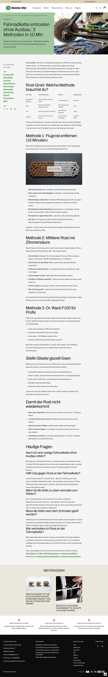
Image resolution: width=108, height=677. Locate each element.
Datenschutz (76, 647)
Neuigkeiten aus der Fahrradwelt (14, 15)
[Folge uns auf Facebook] (97, 646)
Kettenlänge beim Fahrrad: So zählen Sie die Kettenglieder (47, 653)
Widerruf (75, 655)
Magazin (78, 8)
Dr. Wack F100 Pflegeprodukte (47, 553)
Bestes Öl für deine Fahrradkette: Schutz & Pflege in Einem (68, 608)
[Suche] (96, 8)
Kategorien (37, 8)
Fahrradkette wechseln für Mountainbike (46, 645)
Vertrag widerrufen (78, 665)
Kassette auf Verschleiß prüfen (48, 556)
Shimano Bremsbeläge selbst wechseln (46, 657)
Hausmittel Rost (9, 83)
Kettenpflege (8, 89)
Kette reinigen (8, 86)
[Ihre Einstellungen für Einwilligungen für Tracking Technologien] (105, 674)
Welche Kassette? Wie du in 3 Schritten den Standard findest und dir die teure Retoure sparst (38, 599)
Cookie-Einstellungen (79, 663)
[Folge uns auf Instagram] (102, 646)
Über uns (69, 8)
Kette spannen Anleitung (71, 556)
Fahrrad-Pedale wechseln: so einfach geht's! (47, 650)
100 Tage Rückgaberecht (90, 1)
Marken (46, 8)
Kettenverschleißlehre (69, 553)
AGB (74, 645)
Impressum (76, 650)
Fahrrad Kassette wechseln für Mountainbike (47, 647)
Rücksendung (77, 660)
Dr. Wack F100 (7, 19)
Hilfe (74, 652)
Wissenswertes (57, 8)
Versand (75, 657)
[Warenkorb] (104, 8)
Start (4, 15)
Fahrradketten (31, 553)
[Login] (100, 8)
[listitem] (4, 109)
